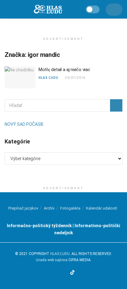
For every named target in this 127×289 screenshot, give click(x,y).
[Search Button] (116, 105)
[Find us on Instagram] (58, 273)
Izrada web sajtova (52, 260)
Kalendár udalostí (101, 208)
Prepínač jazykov (23, 208)
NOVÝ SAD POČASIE (24, 124)
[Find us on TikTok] (72, 272)
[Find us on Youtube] (65, 273)
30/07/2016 (74, 77)
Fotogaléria (70, 208)
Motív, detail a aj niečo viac (64, 69)
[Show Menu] (7, 9)
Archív (49, 208)
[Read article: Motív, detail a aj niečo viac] (20, 77)
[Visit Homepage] (48, 9)
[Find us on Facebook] (51, 273)
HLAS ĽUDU (48, 77)
